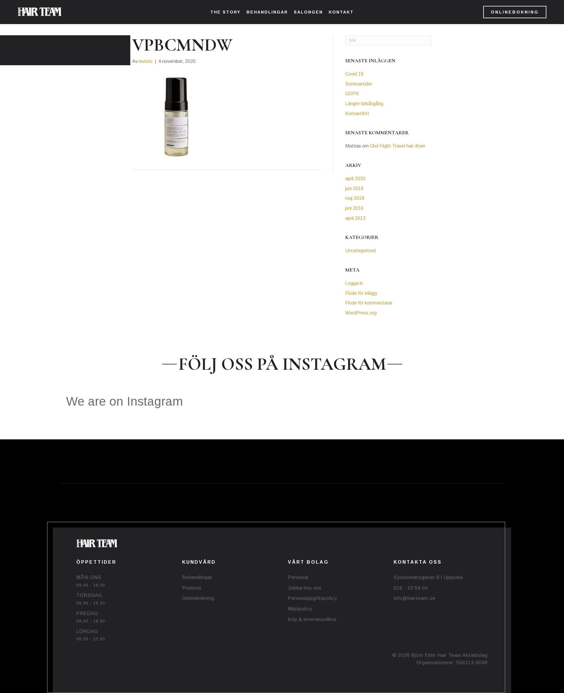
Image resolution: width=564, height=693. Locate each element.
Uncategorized (360, 250)
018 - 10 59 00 (411, 587)
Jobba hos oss (305, 587)
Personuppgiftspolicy (312, 598)
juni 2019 (354, 188)
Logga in (354, 283)
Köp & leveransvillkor (312, 619)
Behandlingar (197, 577)
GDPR (352, 93)
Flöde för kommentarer (368, 302)
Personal (298, 577)
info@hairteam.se (414, 598)
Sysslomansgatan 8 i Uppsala (428, 577)
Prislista (191, 587)
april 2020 (355, 178)
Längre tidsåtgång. (365, 103)
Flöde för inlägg (361, 293)
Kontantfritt (357, 113)
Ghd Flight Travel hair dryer (397, 145)
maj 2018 (354, 198)
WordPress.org (361, 312)
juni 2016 (354, 208)
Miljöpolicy (300, 608)
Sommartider (358, 83)
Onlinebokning (198, 598)
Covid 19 (354, 73)
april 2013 (355, 218)
